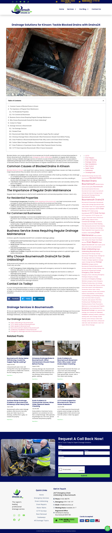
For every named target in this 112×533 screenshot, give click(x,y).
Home (61, 9)
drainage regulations (92, 260)
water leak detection (93, 322)
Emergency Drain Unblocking (90, 274)
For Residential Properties (20, 112)
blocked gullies (89, 186)
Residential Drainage (88, 310)
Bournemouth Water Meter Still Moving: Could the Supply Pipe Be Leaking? (35, 134)
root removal (98, 310)
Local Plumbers (99, 293)
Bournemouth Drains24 (93, 199)
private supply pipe (94, 306)
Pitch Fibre (99, 300)
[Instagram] (16, 1)
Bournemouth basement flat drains (90, 189)
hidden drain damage (87, 285)
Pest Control (89, 166)
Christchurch (99, 217)
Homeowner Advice (87, 289)
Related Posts (16, 131)
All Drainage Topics (41, 520)
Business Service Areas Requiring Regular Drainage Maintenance (30, 117)
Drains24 (52, 531)
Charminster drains (91, 217)
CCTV (87, 156)
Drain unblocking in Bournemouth (21, 323)
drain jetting (91, 232)
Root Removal (41, 514)
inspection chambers (87, 291)
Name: (60, 445)
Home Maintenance (98, 287)
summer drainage (91, 318)
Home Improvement (87, 287)
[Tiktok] (28, 1)
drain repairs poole (100, 244)
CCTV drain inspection (99, 206)
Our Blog (82, 9)
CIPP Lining (85, 219)
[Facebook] (24, 1)
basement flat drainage (87, 175)
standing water (85, 316)
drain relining (85, 240)
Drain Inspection (86, 230)
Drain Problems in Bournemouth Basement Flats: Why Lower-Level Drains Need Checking (40, 139)
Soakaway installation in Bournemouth (23, 330)
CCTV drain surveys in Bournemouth (22, 324)
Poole (93, 304)
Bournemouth (98, 186)
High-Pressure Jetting (99, 285)
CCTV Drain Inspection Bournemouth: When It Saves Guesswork (32, 148)
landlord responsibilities (88, 293)
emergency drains (91, 281)
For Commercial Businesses (21, 114)
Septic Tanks (89, 168)
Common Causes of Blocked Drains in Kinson (24, 106)
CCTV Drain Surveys (97, 213)
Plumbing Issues (86, 302)
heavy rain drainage (97, 283)
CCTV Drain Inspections (88, 208)
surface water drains (92, 320)
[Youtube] (20, 1)
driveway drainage (86, 268)
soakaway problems (93, 314)
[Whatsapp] (12, 1)
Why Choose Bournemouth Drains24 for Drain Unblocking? (28, 120)
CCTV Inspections (87, 215)
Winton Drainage (90, 325)
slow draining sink (91, 312)
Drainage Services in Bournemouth (21, 125)
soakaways (102, 314)
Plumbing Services (96, 302)
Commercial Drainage (88, 221)
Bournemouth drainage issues (94, 193)
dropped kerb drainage (95, 270)
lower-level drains (86, 297)
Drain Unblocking (91, 160)
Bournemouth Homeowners (89, 202)
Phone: (86, 450)
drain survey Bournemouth (94, 247)
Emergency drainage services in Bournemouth (26, 331)
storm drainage (93, 316)
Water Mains (41, 508)
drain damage (99, 228)
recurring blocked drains (96, 308)
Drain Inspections (96, 230)
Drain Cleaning (98, 223)
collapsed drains (93, 219)
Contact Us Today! (15, 123)
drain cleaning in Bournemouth (45, 201)
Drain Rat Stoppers (97, 237)
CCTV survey (95, 215)
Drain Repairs (89, 158)
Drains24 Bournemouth (95, 266)
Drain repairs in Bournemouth (20, 326)
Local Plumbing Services (97, 295)
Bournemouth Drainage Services (91, 195)
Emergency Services (41, 498)
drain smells (85, 247)
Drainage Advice (90, 162)
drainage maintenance (90, 257)
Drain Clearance (91, 228)
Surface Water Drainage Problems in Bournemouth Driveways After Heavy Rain (37, 142)
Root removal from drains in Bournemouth (24, 328)
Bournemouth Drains (88, 197)
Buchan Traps (88, 206)
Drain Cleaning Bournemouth (89, 226)
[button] (103, 100)
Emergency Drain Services (91, 272)
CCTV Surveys (41, 511)
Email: (60, 450)
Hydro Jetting (96, 289)
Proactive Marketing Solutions (69, 531)
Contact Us (96, 9)
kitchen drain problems (99, 291)
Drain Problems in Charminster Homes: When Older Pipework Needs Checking (36, 145)
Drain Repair (92, 240)
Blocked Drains (96, 178)
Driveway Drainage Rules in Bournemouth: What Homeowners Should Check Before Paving (41, 137)
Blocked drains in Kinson (15, 170)
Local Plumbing (86, 295)
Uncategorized (90, 172)
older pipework (91, 300)
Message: (61, 456)
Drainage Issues (93, 255)
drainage (93, 253)
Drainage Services (90, 262)
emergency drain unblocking (42, 157)
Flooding (89, 283)
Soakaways (89, 170)
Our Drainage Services (19, 128)
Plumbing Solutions (87, 304)
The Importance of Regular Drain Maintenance (24, 109)
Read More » (10, 375)
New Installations (91, 164)
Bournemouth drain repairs (89, 191)
